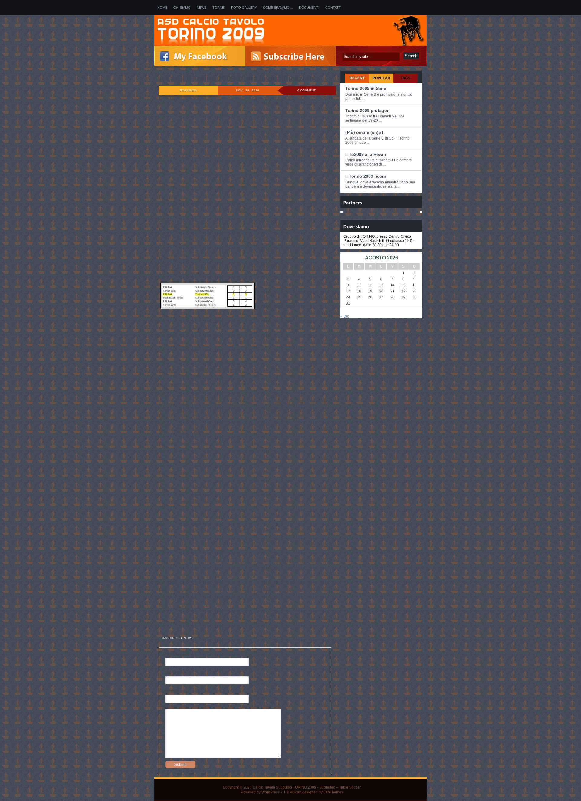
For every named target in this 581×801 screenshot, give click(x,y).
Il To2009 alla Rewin (365, 154)
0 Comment (306, 90)
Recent (357, 78)
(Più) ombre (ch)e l (364, 132)
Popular (381, 78)
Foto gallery (244, 7)
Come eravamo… (278, 7)
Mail (175, 673)
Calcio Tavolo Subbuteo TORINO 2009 (284, 787)
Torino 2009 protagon (367, 110)
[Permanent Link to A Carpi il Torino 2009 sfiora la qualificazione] (238, 78)
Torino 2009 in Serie (365, 88)
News (201, 7)
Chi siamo (182, 7)
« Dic (344, 316)
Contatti (333, 7)
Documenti (309, 7)
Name (177, 654)
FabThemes (333, 792)
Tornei (218, 7)
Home (162, 7)
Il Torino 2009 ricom (365, 176)
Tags (405, 78)
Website (172, 691)
